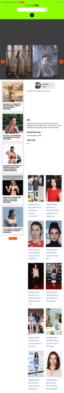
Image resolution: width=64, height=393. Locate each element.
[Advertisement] (32, 32)
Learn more (17, 2)
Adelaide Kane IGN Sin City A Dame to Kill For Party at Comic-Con (34, 298)
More (12, 238)
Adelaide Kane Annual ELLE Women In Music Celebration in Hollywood (52, 210)
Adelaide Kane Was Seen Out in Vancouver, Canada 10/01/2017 (34, 210)
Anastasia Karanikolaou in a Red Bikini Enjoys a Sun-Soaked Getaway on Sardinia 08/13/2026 (12, 168)
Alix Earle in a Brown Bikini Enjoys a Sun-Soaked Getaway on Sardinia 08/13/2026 (12, 199)
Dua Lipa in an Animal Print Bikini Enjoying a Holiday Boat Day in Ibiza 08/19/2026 (12, 106)
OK (22, 2)
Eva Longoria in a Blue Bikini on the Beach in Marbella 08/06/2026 (12, 230)
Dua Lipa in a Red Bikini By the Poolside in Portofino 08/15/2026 (12, 137)
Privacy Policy (59, 2)
